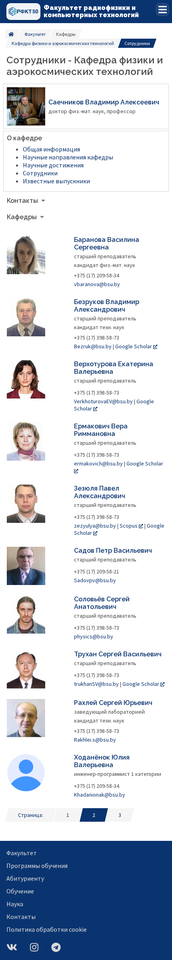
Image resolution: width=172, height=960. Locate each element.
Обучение (20, 891)
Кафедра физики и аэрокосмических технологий (63, 43)
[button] (162, 9)
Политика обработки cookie (46, 929)
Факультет (35, 34)
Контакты (21, 917)
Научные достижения (53, 165)
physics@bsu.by (93, 636)
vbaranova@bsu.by (97, 284)
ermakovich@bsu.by (98, 463)
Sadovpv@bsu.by (95, 580)
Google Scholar (133, 346)
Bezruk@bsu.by (93, 346)
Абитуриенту (25, 878)
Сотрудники (40, 173)
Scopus (129, 525)
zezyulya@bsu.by (95, 525)
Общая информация (51, 149)
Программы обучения (37, 866)
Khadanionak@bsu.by (99, 794)
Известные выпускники (56, 181)
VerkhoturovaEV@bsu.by (103, 401)
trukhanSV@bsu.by (96, 683)
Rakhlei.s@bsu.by (95, 739)
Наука (14, 904)
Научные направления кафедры (68, 157)
